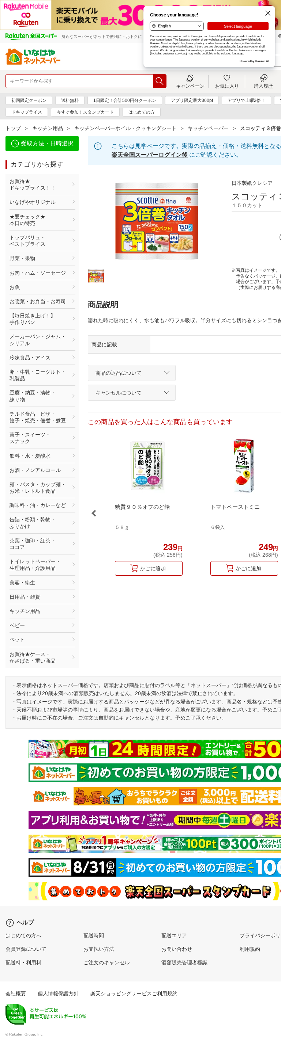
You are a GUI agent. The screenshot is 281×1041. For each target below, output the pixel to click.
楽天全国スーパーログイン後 (150, 155)
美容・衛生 (22, 583)
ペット (17, 639)
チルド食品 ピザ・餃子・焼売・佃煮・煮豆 (38, 417)
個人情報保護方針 (58, 993)
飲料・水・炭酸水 (30, 456)
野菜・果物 (22, 258)
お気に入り (227, 85)
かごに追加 (153, 568)
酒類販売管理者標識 (184, 962)
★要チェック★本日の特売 (27, 220)
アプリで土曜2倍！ (246, 100)
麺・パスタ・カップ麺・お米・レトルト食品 (38, 487)
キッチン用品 (47, 128)
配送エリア (174, 935)
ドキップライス (26, 112)
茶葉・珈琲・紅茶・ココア (33, 544)
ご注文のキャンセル (106, 962)
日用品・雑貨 (25, 597)
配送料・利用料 (23, 962)
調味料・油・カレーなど (38, 505)
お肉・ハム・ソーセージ (38, 273)
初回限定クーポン (28, 100)
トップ (13, 128)
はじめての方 (141, 112)
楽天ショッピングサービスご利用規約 (133, 993)
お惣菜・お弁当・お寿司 (38, 301)
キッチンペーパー (208, 128)
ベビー (17, 625)
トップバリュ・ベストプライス (27, 240)
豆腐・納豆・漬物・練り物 (33, 396)
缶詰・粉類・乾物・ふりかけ (33, 522)
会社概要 (15, 993)
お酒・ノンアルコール (35, 470)
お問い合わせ (176, 949)
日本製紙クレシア (252, 183)
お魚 (15, 287)
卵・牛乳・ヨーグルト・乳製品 (38, 375)
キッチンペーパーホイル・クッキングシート (125, 128)
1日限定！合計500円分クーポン (124, 100)
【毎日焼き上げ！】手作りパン (33, 319)
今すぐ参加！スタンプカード (85, 112)
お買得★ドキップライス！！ (33, 184)
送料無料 (70, 100)
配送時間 (93, 935)
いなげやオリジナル (33, 202)
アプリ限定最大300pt (192, 100)
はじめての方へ (23, 935)
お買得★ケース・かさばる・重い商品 (33, 657)
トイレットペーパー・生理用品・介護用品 (35, 564)
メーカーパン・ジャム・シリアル (38, 339)
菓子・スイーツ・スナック (30, 438)
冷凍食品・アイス (30, 358)
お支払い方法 (98, 949)
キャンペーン (190, 85)
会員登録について (25, 949)
